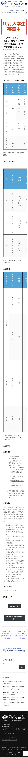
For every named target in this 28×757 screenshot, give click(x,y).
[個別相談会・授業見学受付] (14, 619)
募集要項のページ (12, 153)
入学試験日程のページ (14, 260)
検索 (4, 664)
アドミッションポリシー (9, 738)
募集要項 (13, 437)
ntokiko (16, 50)
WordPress (17, 752)
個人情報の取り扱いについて (14, 754)
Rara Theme (22, 750)
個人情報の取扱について (9, 740)
